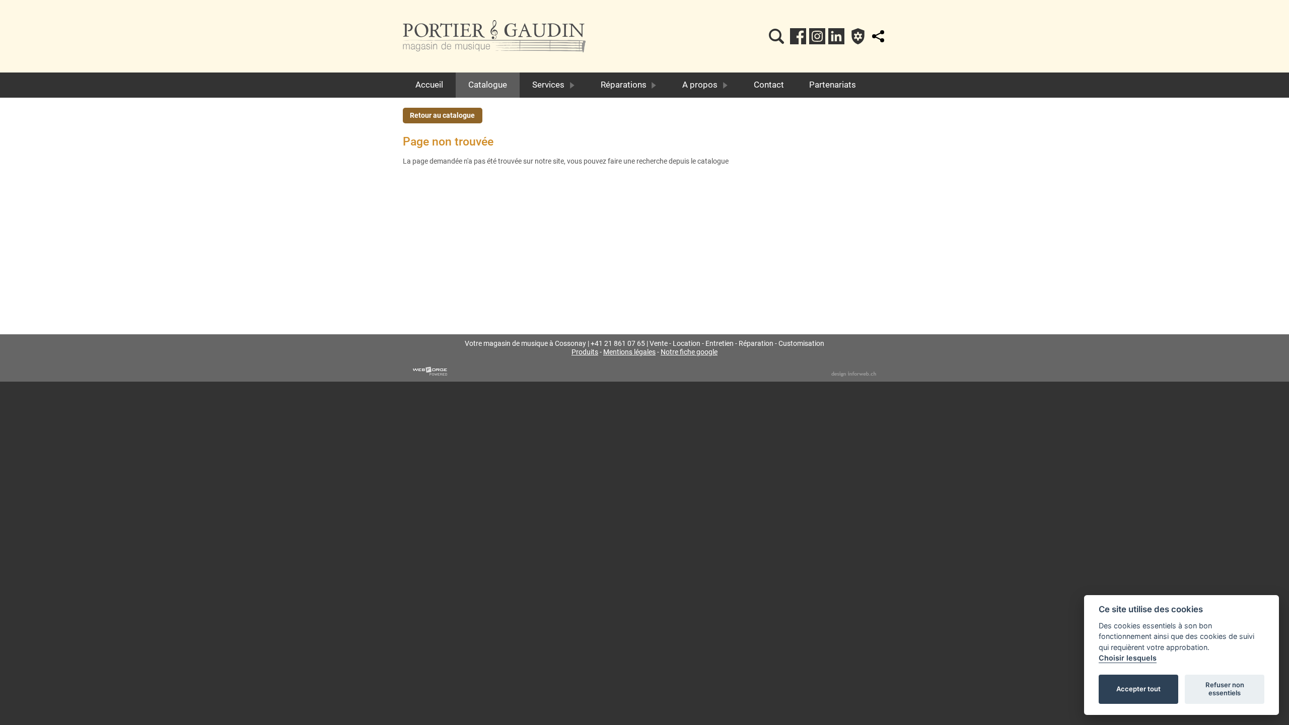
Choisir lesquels (1128, 658)
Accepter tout (1138, 689)
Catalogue (487, 85)
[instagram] (817, 36)
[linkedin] (836, 36)
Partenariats (832, 85)
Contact (769, 85)
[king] (776, 36)
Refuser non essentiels (1224, 689)
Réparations (624, 85)
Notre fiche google (689, 352)
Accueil (429, 85)
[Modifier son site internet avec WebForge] (430, 372)
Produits (584, 352)
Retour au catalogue (442, 115)
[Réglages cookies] (858, 36)
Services (548, 85)
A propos (700, 85)
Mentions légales (629, 352)
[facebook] (798, 36)
